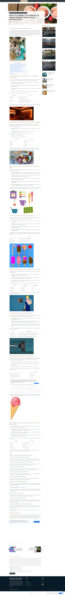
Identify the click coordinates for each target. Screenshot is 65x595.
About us (43, 581)
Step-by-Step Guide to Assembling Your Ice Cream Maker (17, 66)
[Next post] (41, 549)
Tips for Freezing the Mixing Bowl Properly (15, 67)
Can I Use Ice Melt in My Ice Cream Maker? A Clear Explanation (18, 549)
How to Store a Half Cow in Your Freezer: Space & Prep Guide (48, 67)
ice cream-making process (30, 105)
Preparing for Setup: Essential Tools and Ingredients (17, 65)
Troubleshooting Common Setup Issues (15, 69)
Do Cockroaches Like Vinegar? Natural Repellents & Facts (49, 44)
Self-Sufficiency (28, 581)
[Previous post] (9, 549)
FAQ (10, 72)
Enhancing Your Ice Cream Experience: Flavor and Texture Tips (18, 71)
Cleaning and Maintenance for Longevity (15, 70)
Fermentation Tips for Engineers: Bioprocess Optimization (50, 79)
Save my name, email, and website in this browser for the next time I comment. (20, 571)
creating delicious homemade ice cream (32, 509)
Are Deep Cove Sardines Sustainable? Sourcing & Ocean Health (51, 73)
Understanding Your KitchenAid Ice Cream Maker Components (18, 64)
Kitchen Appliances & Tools (21, 12)
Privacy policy (53, 589)
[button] (56, 1)
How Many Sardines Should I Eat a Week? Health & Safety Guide (48, 55)
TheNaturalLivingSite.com (14, 21)
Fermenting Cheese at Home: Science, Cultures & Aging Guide (48, 33)
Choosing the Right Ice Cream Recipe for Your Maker (17, 68)
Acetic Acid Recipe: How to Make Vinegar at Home (51, 91)
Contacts (43, 582)
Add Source (60, 593)
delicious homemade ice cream (33, 187)
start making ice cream (22, 487)
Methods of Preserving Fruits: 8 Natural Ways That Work (50, 85)
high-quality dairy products (30, 429)
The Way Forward (12, 73)
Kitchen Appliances (28, 582)
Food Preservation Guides (29, 584)
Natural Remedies (28, 585)
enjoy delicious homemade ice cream (30, 395)
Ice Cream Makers (13, 12)
